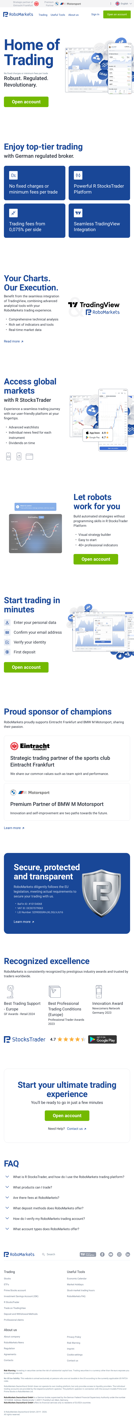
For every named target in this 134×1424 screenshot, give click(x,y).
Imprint (70, 1348)
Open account (26, 101)
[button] (123, 3)
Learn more (12, 828)
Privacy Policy (74, 1337)
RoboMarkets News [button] (14, 1342)
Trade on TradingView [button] (15, 1308)
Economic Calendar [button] (77, 1278)
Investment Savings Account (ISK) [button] (21, 1296)
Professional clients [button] (14, 1320)
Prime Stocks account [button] (15, 1290)
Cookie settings (75, 1354)
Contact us (75, 1129)
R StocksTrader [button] (11, 1302)
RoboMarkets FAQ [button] (76, 1296)
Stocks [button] (7, 1278)
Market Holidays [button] (75, 1284)
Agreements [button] (10, 1354)
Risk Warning (73, 1343)
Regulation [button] (9, 1348)
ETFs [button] (6, 1284)
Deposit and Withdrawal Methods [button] (21, 1314)
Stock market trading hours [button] (81, 1290)
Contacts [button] (8, 1360)
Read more (12, 341)
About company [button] (12, 1336)
